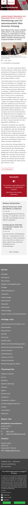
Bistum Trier (6, 419)
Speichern (7, 503)
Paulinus (4, 439)
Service (4, 270)
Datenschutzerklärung (8, 488)
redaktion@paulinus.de (12, 450)
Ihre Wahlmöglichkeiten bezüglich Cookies (14, 472)
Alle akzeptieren (19, 503)
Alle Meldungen (7, 169)
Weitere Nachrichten (11, 203)
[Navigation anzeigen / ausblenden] (24, 3)
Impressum (3, 490)
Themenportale (7, 369)
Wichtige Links (7, 319)
